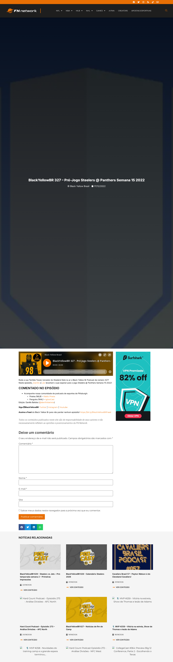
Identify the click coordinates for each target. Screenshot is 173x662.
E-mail (23, 489)
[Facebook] (134, 2)
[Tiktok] (153, 2)
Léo (43, 383)
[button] (22, 527)
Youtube (63, 407)
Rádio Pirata (49, 396)
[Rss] (148, 2)
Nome (23, 478)
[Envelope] (157, 2)
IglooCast (49, 399)
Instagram (53, 407)
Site (21, 500)
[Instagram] (143, 2)
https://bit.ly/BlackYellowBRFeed (95, 412)
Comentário (26, 444)
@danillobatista (46, 402)
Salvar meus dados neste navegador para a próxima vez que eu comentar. (61, 511)
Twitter (43, 407)
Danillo (36, 383)
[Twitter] (139, 2)
